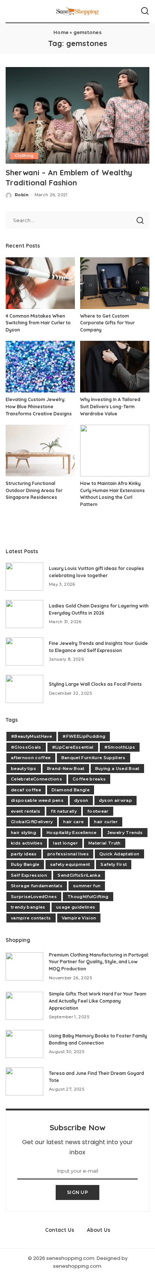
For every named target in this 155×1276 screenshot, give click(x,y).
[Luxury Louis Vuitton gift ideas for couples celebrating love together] (24, 577)
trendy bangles (28, 907)
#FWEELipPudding (83, 736)
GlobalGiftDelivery (32, 821)
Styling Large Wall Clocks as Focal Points (95, 684)
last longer (65, 843)
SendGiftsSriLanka (79, 875)
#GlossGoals (26, 747)
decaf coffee (26, 789)
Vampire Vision (79, 918)
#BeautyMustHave (31, 736)
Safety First (113, 864)
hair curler (106, 821)
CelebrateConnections (36, 779)
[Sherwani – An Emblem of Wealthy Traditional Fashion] (77, 115)
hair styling (23, 832)
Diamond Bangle (71, 789)
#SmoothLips (119, 747)
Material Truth (104, 843)
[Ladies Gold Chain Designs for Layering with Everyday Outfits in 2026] (24, 614)
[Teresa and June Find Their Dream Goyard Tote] (24, 1081)
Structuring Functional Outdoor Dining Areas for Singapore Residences (34, 490)
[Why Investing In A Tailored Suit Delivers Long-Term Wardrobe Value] (114, 367)
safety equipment (70, 864)
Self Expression (29, 875)
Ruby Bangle (25, 864)
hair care (73, 821)
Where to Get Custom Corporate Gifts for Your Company (107, 323)
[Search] (144, 11)
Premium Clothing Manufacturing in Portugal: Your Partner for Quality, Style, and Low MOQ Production (99, 962)
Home (60, 32)
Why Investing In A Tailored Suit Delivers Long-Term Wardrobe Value (110, 406)
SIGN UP (77, 1192)
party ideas (24, 854)
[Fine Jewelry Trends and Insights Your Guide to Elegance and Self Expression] (24, 651)
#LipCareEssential (73, 747)
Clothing (24, 155)
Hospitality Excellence (72, 832)
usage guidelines (76, 907)
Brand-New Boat (66, 768)
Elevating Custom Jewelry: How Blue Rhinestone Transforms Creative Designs (39, 406)
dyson (81, 800)
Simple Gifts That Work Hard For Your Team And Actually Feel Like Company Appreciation (97, 1000)
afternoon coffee (31, 757)
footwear (98, 811)
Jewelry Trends (125, 832)
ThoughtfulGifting (88, 896)
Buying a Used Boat (117, 768)
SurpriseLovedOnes (34, 896)
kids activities (27, 843)
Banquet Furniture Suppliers (93, 757)
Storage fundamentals (36, 885)
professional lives (68, 854)
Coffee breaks (89, 779)
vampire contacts (31, 918)
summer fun (86, 885)
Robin (22, 194)
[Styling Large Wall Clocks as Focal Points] (24, 689)
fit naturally (63, 811)
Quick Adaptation (119, 854)
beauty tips (23, 768)
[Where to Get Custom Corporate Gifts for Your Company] (114, 283)
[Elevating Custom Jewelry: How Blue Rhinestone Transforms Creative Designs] (40, 367)
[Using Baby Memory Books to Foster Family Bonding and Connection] (24, 1044)
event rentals (25, 811)
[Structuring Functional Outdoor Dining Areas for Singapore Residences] (40, 450)
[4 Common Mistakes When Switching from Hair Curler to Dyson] (40, 283)
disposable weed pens (37, 800)
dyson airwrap (115, 800)
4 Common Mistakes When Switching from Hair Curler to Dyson (38, 323)
